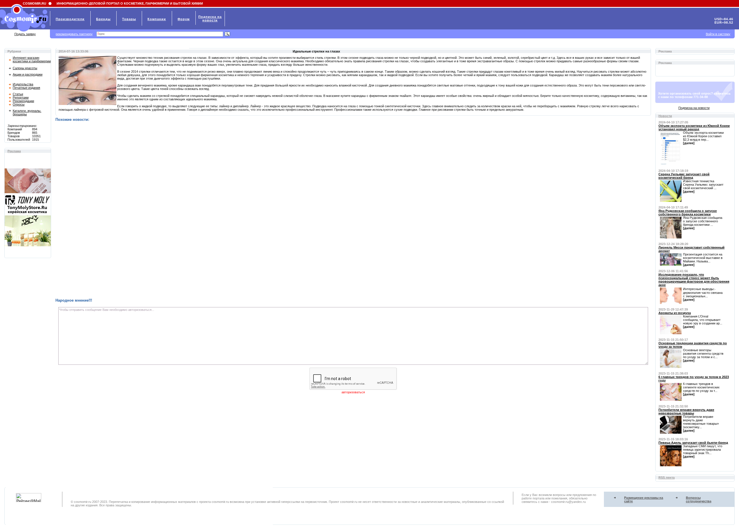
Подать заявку (25, 34)
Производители (70, 19)
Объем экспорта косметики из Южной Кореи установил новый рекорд (694, 127)
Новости (665, 116)
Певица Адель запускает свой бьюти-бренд (693, 442)
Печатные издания (26, 87)
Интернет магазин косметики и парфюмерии (32, 59)
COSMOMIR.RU (34, 3)
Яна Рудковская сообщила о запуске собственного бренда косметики (687, 212)
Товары (129, 19)
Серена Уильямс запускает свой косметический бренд (684, 175)
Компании (157, 19)
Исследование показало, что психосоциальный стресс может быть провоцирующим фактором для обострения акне (693, 280)
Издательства (23, 84)
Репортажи (21, 97)
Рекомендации (23, 101)
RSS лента (666, 477)
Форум (184, 19)
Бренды (103, 19)
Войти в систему (718, 34)
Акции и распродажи (27, 74)
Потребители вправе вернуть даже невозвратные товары (686, 411)
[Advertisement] (228, 209)
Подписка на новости (694, 108)
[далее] (689, 143)
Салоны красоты (25, 68)
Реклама (14, 151)
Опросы (19, 104)
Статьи (18, 94)
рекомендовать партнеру (74, 34)
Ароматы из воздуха (674, 313)
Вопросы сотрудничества (698, 499)
